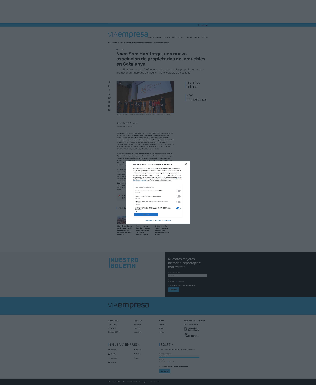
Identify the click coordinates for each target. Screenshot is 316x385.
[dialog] (158, 192)
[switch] (178, 191)
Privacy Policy (167, 220)
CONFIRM (146, 214)
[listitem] (158, 187)
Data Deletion (148, 220)
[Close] (186, 164)
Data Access (158, 220)
